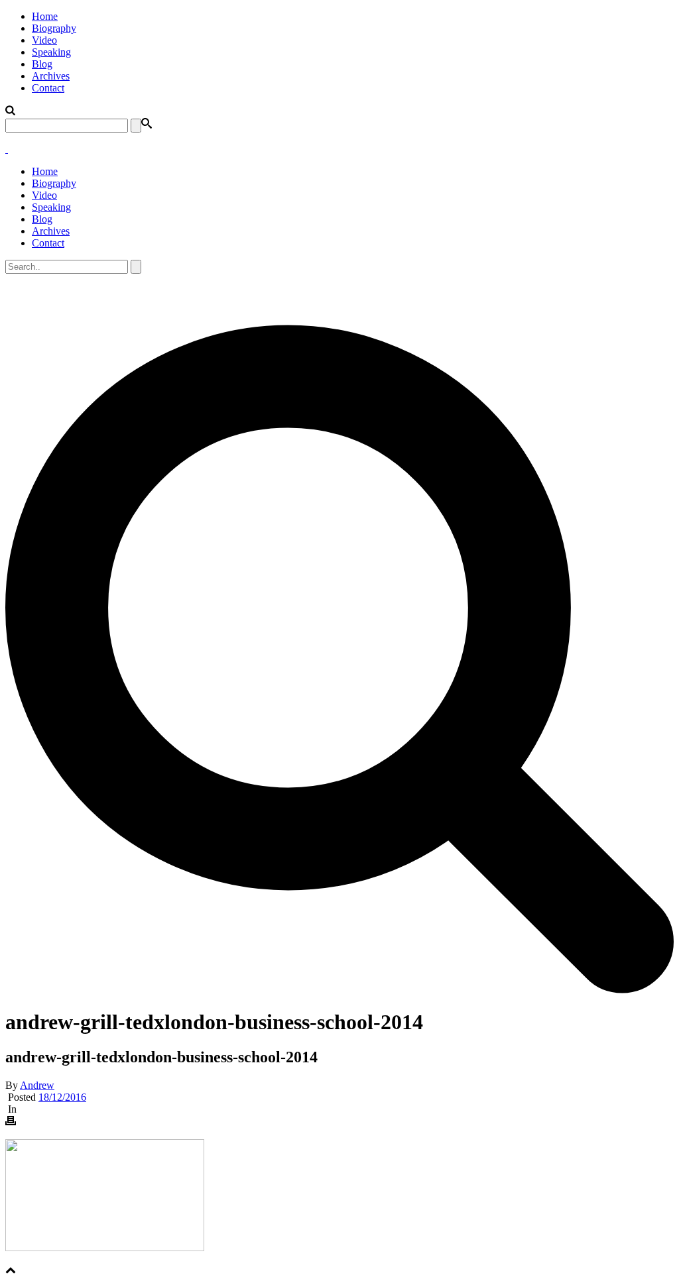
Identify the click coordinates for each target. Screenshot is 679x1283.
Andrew (37, 1085)
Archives (51, 76)
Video (44, 40)
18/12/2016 (62, 1097)
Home (45, 16)
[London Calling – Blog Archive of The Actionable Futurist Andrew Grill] (6, 148)
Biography (54, 28)
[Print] (10, 1122)
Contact (48, 87)
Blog (42, 64)
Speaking (51, 52)
